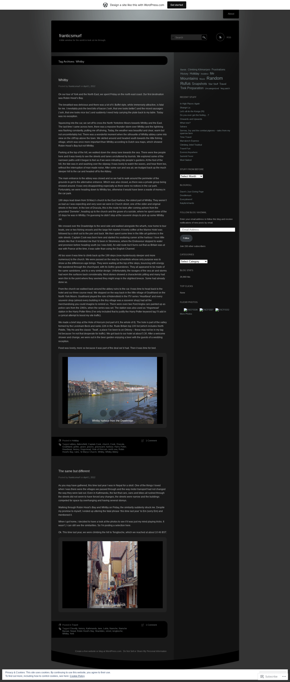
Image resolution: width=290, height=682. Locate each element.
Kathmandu (91, 628)
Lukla (105, 628)
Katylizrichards (187, 203)
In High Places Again (190, 103)
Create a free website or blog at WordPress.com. (98, 651)
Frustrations (218, 69)
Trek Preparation (192, 88)
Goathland (67, 447)
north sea (112, 449)
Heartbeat (67, 449)
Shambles (100, 631)
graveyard (100, 447)
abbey (73, 444)
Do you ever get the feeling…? (194, 115)
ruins (76, 452)
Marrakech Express (189, 141)
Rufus (185, 83)
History (184, 73)
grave (83, 447)
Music (202, 79)
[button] (103, 413)
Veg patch (225, 88)
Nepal (73, 631)
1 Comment (151, 440)
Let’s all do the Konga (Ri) (192, 111)
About (231, 13)
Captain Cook (94, 444)
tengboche (117, 631)
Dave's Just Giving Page (192, 191)
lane (100, 628)
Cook (112, 444)
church (105, 444)
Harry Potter (120, 447)
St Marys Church (88, 452)
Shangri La (185, 107)
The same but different (74, 471)
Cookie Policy (77, 676)
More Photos (186, 314)
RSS (229, 37)
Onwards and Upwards (191, 119)
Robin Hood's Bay (85, 631)
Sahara (183, 126)
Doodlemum (185, 195)
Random (215, 78)
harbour (109, 447)
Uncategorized (212, 88)
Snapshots (199, 83)
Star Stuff (213, 84)
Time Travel (185, 137)
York (72, 633)
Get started (176, 4)
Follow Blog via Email (193, 212)
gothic (76, 447)
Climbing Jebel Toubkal (191, 145)
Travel (75, 625)
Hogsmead (85, 449)
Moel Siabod (186, 160)
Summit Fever (186, 156)
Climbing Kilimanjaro (199, 69)
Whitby (63, 80)
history (76, 449)
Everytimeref (186, 199)
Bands (183, 69)
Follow (186, 238)
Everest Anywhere (188, 152)
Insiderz (205, 74)
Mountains (189, 78)
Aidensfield (82, 444)
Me (212, 73)
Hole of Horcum (99, 449)
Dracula (120, 444)
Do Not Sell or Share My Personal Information (145, 651)
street (108, 631)
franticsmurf (70, 35)
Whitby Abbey (111, 452)
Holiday (75, 440)
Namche (113, 628)
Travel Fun (185, 148)
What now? (185, 123)
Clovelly (73, 628)
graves (90, 447)
